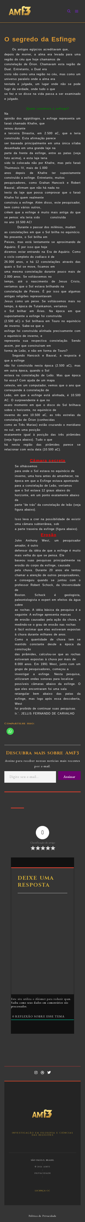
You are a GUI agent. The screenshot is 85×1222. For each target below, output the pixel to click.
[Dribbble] (42, 1072)
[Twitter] (49, 1072)
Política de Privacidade (42, 1216)
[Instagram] (36, 1072)
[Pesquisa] (69, 11)
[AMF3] (20, 11)
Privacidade (42, 1173)
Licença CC (42, 1190)
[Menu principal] (77, 11)
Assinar (69, 776)
